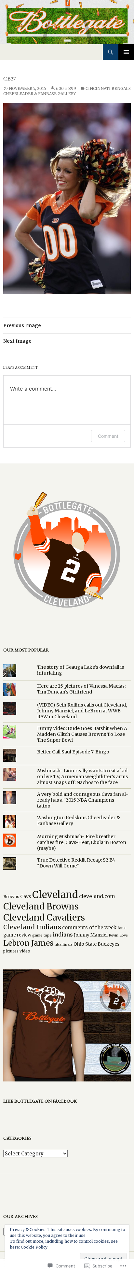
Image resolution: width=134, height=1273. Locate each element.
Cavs (25, 896)
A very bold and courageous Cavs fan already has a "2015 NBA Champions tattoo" (82, 800)
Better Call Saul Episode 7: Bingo (73, 752)
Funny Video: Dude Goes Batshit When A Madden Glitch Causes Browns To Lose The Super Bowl (82, 734)
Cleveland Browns (41, 906)
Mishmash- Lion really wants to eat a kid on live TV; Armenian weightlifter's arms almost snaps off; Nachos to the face (82, 776)
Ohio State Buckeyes (96, 944)
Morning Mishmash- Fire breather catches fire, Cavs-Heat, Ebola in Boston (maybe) (81, 842)
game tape (42, 935)
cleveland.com (97, 896)
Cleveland (55, 895)
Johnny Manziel (91, 935)
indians (63, 934)
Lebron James (28, 943)
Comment (108, 436)
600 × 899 (66, 88)
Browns (11, 896)
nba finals (64, 944)
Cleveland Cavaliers (44, 917)
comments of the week (89, 927)
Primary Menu (126, 52)
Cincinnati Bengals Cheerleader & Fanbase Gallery (67, 91)
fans (121, 928)
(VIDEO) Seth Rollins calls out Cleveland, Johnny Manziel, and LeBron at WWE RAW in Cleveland (82, 711)
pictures (11, 951)
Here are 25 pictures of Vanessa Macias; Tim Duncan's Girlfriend (81, 689)
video (25, 951)
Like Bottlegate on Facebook (40, 1101)
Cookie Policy (34, 1247)
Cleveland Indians (32, 927)
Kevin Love (118, 935)
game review (17, 935)
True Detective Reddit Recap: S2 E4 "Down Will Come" (76, 863)
